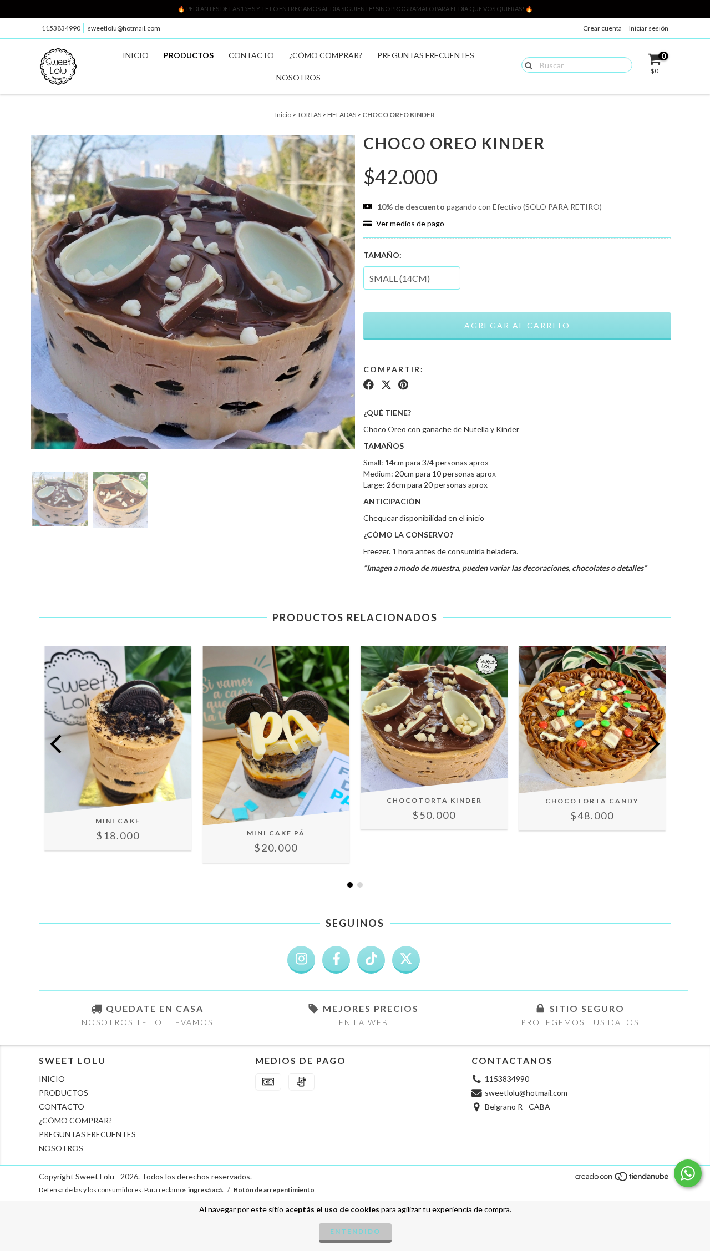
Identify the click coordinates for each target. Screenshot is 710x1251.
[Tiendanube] (622, 1180)
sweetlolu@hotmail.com (124, 28)
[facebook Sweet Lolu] (336, 960)
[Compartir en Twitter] (386, 385)
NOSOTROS (298, 77)
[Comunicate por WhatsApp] (688, 1173)
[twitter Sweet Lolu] (406, 960)
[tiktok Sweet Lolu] (371, 960)
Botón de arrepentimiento (274, 1190)
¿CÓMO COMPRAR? (325, 55)
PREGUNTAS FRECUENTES (425, 55)
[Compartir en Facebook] (368, 385)
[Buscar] (526, 64)
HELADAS (341, 114)
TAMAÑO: (382, 255)
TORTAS (309, 114)
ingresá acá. (206, 1190)
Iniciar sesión (648, 28)
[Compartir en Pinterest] (403, 385)
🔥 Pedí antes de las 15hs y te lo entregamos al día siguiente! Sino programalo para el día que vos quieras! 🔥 (355, 8)
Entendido (355, 1231)
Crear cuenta (602, 28)
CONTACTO (251, 55)
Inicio (283, 114)
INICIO (136, 55)
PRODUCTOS (189, 55)
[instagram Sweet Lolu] (301, 960)
